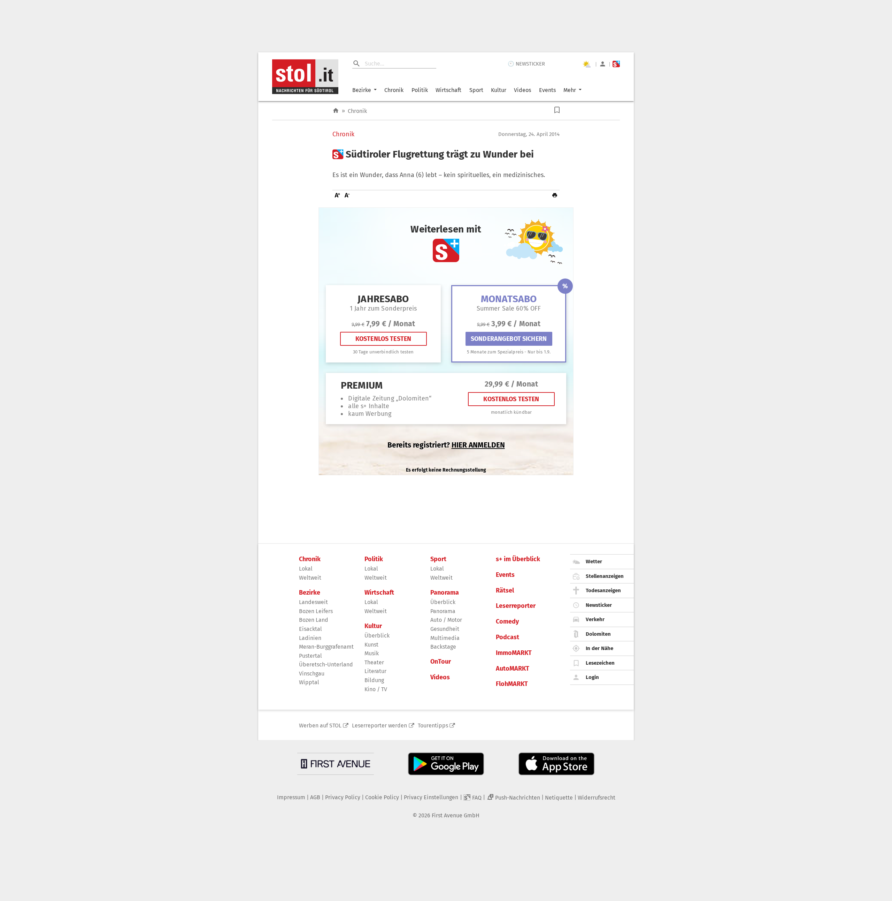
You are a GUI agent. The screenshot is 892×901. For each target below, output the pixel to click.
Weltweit (310, 577)
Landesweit (313, 602)
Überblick (377, 635)
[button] (557, 110)
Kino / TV (375, 689)
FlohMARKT (512, 684)
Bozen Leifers (316, 611)
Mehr (569, 90)
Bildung (374, 680)
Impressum (291, 797)
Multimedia (445, 638)
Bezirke (361, 90)
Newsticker (599, 605)
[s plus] (616, 64)
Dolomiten (598, 634)
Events (547, 90)
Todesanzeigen (603, 590)
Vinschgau (311, 673)
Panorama (444, 592)
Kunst (371, 644)
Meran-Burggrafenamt (326, 646)
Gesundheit (444, 629)
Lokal (306, 568)
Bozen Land (313, 620)
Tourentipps (433, 725)
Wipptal (309, 682)
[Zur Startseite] (335, 111)
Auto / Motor (446, 620)
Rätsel (505, 590)
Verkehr (595, 619)
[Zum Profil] (602, 64)
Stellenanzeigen (605, 576)
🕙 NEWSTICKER (526, 64)
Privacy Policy (342, 797)
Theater (374, 662)
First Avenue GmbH (455, 815)
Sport (476, 90)
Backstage (443, 646)
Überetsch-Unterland (326, 664)
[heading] (446, 154)
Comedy (507, 621)
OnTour (440, 661)
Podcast (507, 637)
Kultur (498, 90)
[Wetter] (586, 64)
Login (592, 677)
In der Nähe (599, 648)
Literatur (375, 671)
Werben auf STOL (320, 725)
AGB (315, 797)
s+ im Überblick (518, 559)
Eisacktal (310, 629)
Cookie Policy (382, 797)
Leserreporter (516, 606)
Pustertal (310, 655)
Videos (522, 90)
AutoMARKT (512, 668)
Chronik (393, 90)
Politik (420, 90)
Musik (371, 653)
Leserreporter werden (379, 725)
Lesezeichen (600, 663)
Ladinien (310, 638)
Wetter (594, 561)
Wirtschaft (448, 90)
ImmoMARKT (514, 653)
